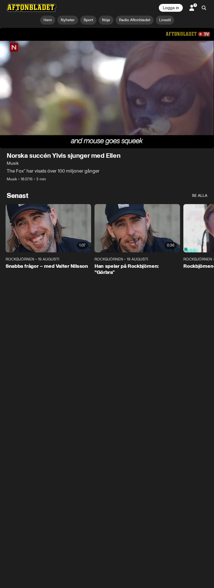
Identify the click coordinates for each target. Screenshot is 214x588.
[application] (107, 88)
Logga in (171, 7)
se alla (199, 195)
